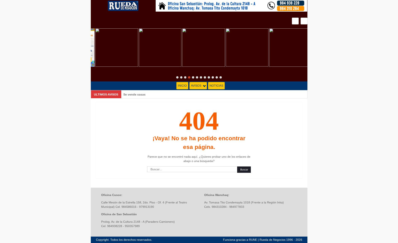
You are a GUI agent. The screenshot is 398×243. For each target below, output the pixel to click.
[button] (304, 21)
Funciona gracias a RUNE (240, 239)
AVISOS (196, 85)
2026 (299, 239)
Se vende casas (134, 94)
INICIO (182, 85)
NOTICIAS (216, 85)
